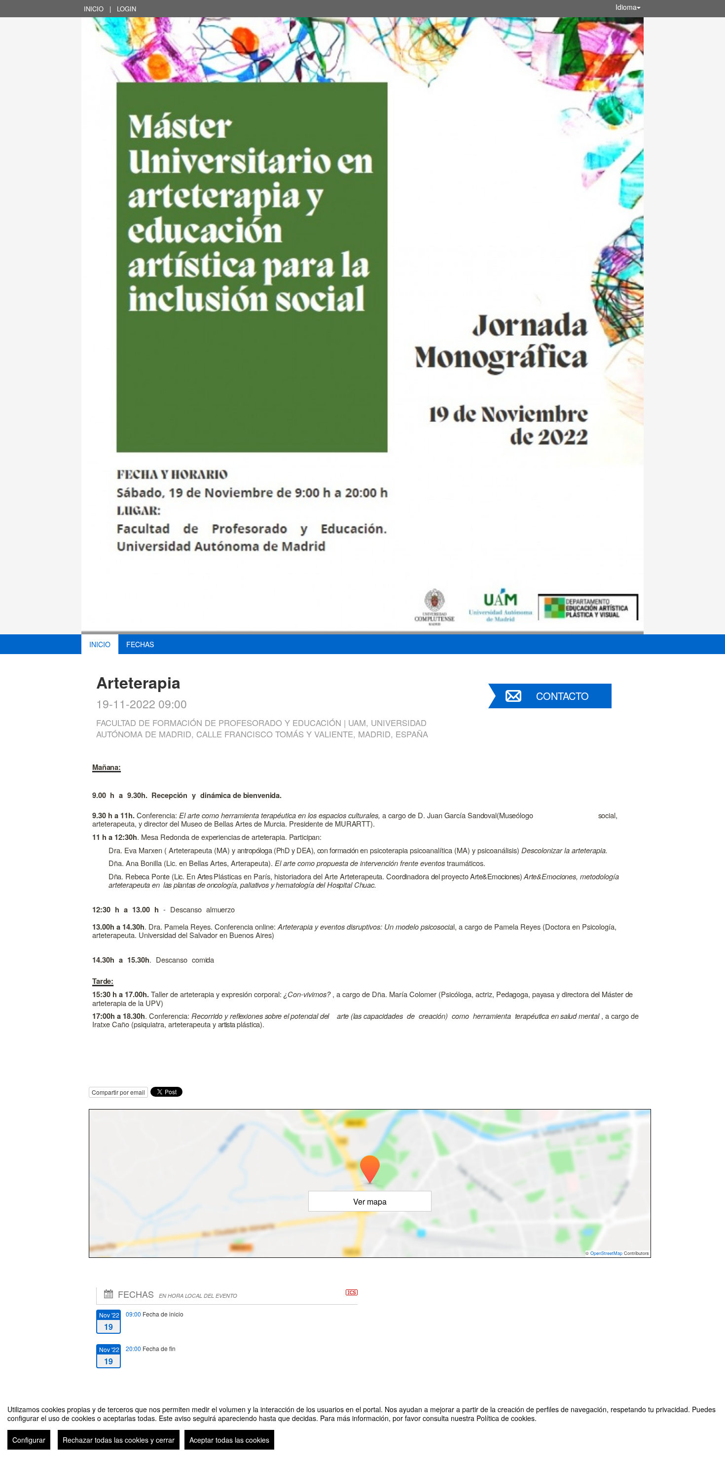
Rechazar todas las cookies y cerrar (119, 1440)
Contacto (562, 696)
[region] (362, 1423)
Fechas (140, 644)
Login (126, 8)
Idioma (626, 7)
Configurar (28, 1440)
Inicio (94, 8)
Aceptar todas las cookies (229, 1440)
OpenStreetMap (606, 1253)
